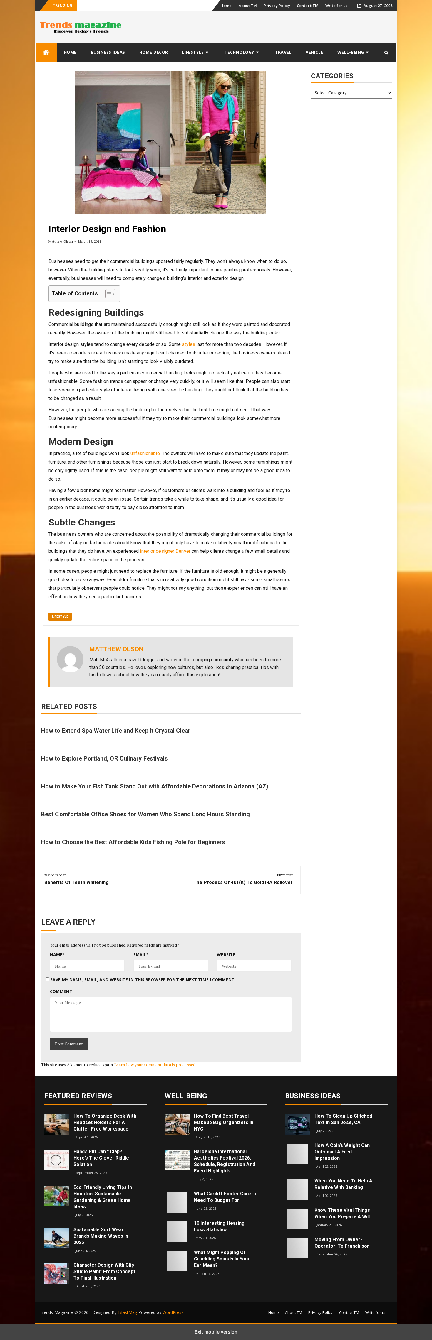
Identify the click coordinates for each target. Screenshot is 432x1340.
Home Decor (153, 52)
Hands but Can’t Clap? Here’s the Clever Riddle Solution (101, 1158)
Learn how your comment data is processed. (155, 1064)
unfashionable (145, 453)
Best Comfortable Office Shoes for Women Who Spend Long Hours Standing (145, 814)
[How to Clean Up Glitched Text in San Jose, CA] (297, 1124)
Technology (239, 52)
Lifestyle (193, 52)
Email (141, 954)
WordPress (173, 1312)
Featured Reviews (78, 1096)
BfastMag (127, 1312)
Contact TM (308, 5)
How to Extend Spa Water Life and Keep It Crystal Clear (115, 730)
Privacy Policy (277, 5)
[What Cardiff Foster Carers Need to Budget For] (177, 1202)
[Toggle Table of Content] (107, 294)
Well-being (350, 52)
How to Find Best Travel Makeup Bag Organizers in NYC (223, 1122)
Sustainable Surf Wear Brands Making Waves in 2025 (100, 1236)
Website (226, 954)
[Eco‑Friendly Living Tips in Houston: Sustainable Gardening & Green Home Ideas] (56, 1195)
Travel (283, 52)
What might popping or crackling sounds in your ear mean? (222, 1259)
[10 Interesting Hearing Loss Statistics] (177, 1231)
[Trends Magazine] (46, 52)
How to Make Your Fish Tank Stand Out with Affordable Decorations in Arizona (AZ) (154, 786)
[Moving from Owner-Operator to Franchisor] (297, 1248)
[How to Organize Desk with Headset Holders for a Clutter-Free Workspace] (56, 1124)
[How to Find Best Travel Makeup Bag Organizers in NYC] (177, 1124)
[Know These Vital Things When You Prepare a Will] (297, 1218)
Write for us (336, 5)
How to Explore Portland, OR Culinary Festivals (104, 758)
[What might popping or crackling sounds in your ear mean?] (177, 1260)
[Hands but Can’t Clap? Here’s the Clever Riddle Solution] (56, 1159)
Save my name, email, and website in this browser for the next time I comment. (143, 979)
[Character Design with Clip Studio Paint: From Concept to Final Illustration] (56, 1273)
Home (226, 5)
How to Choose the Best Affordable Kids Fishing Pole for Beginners (133, 842)
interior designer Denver (165, 551)
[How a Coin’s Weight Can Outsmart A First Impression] (297, 1153)
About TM (248, 5)
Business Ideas (108, 52)
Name (57, 954)
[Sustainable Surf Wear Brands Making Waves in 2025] (56, 1237)
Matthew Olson (60, 241)
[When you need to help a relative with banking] (297, 1189)
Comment (61, 991)
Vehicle (314, 52)
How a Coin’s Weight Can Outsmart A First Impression (342, 1152)
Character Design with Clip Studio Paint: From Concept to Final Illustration (104, 1271)
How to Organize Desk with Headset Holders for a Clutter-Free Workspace (104, 1122)
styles (188, 344)
